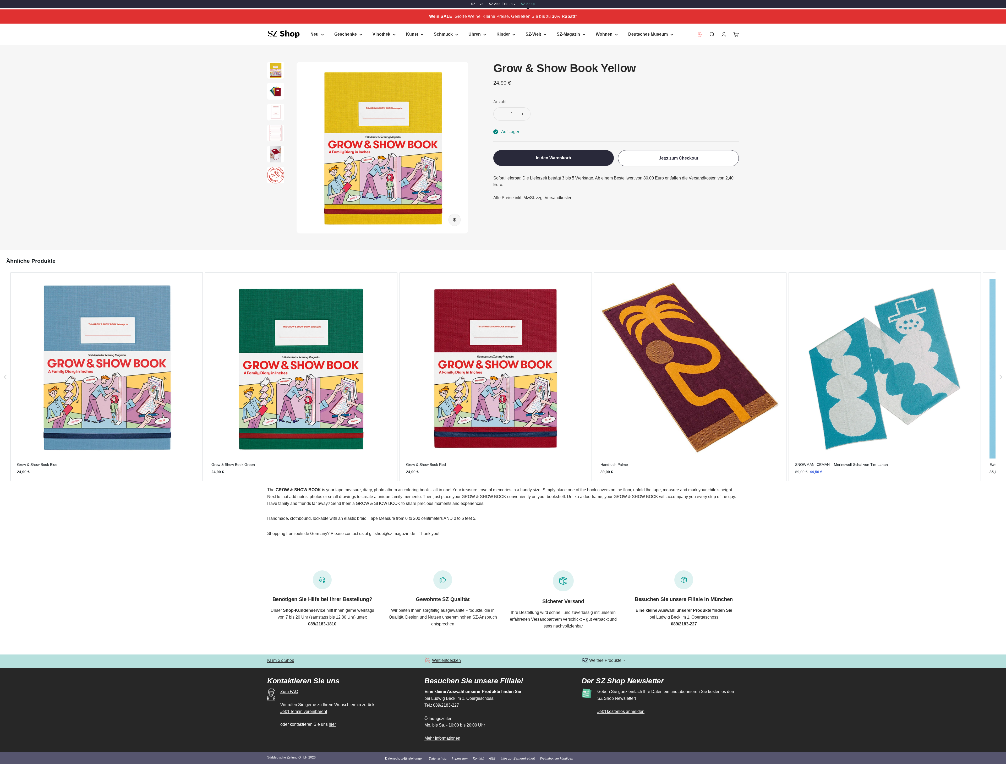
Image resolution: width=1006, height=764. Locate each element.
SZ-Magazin (568, 34)
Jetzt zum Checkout (678, 158)
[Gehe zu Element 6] (275, 176)
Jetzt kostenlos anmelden (620, 711)
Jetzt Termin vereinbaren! (303, 711)
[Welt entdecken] (427, 660)
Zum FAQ (289, 691)
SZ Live (477, 4)
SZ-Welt (533, 34)
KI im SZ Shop (280, 660)
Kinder (503, 34)
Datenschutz (438, 758)
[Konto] (724, 34)
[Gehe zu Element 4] (275, 134)
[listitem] (106, 376)
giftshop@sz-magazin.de (392, 533)
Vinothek (381, 34)
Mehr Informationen (442, 738)
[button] (5, 376)
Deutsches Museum (648, 34)
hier (332, 724)
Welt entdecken (446, 660)
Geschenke (345, 34)
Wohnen (604, 34)
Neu (314, 34)
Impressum (460, 758)
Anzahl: (500, 102)
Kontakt (478, 758)
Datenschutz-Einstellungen (404, 758)
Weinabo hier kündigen (556, 758)
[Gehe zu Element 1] (275, 71)
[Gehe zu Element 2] (275, 92)
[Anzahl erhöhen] (522, 114)
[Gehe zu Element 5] (275, 155)
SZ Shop (528, 4)
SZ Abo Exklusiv (502, 4)
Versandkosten (558, 197)
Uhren (474, 34)
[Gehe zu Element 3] (275, 113)
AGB (492, 758)
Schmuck (443, 34)
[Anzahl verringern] (501, 114)
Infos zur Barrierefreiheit (518, 758)
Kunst (412, 34)
